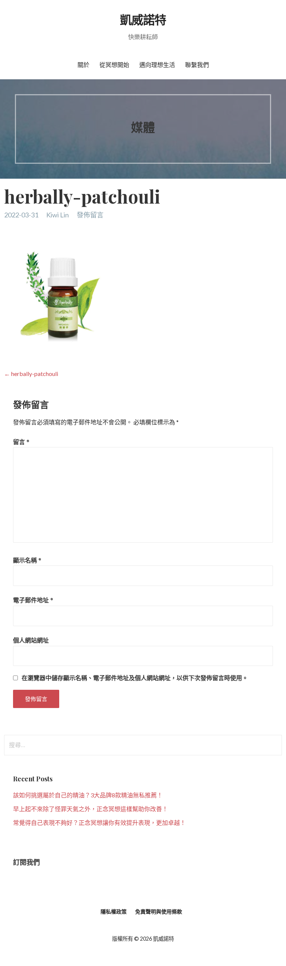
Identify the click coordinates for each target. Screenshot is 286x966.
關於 (83, 64)
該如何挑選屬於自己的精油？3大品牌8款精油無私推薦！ (88, 794)
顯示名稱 (27, 560)
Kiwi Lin (57, 215)
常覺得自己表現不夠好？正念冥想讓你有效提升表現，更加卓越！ (99, 822)
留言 (21, 442)
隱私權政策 (114, 911)
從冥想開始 (114, 64)
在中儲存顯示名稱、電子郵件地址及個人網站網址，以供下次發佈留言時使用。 (135, 678)
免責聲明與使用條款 (158, 911)
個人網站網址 (31, 640)
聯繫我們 (197, 64)
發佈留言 (90, 215)
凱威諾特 (143, 19)
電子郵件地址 (33, 600)
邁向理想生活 (157, 64)
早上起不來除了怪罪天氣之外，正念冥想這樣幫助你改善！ (90, 808)
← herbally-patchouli (31, 373)
